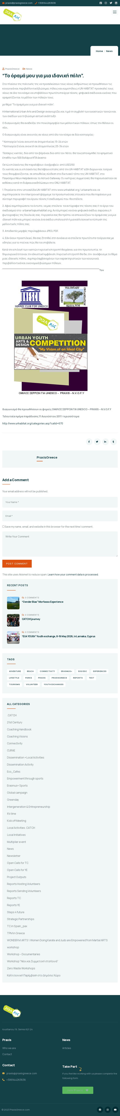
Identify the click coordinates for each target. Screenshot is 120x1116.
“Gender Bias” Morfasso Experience (42, 601)
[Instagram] (108, 1110)
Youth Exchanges (54, 684)
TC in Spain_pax (17, 926)
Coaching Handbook (19, 729)
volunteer (32, 684)
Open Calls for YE (17, 870)
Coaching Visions (17, 736)
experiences (100, 671)
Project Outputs (16, 877)
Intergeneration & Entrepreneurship (28, 807)
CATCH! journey (31, 619)
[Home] (12, 1011)
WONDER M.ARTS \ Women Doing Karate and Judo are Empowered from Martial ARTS (57, 940)
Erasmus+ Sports (17, 785)
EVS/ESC (82, 671)
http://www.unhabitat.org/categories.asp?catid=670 (32, 423)
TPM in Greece (16, 933)
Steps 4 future (15, 912)
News (109, 51)
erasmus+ (66, 671)
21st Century (14, 722)
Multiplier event (16, 842)
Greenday (13, 799)
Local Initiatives (16, 835)
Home (99, 51)
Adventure (15, 671)
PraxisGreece (12, 68)
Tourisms (14, 684)
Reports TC (14, 898)
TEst (91, 678)
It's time (11, 813)
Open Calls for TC (17, 863)
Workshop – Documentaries (23, 954)
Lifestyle (14, 678)
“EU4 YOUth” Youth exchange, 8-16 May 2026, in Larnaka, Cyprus (58, 636)
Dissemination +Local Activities (25, 757)
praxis (42, 678)
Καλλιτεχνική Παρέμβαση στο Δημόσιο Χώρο (33, 975)
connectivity (47, 671)
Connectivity (14, 743)
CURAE (11, 750)
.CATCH (12, 715)
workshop (13, 947)
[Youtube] (115, 1110)
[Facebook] (100, 1110)
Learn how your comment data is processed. (73, 574)
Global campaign (17, 792)
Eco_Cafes (13, 771)
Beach (30, 671)
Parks (28, 678)
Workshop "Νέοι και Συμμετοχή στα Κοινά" (32, 961)
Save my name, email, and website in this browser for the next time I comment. (49, 526)
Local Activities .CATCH (21, 828)
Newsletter (13, 856)
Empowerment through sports (25, 778)
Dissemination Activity (20, 764)
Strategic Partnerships (20, 919)
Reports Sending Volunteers (24, 891)
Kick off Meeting (16, 820)
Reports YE (13, 905)
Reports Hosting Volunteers (23, 884)
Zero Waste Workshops (21, 968)
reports (78, 678)
